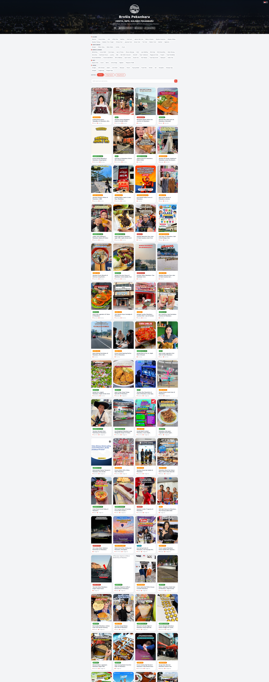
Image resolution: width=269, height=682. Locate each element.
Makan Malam (110, 47)
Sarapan (94, 47)
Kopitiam (122, 39)
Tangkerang (101, 70)
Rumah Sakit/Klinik (108, 57)
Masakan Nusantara (160, 39)
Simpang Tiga (169, 67)
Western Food (152, 42)
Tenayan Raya (109, 70)
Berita (107, 62)
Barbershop (95, 52)
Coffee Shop (115, 39)
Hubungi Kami (151, 28)
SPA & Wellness (118, 57)
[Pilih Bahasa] (265, 2)
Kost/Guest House (103, 54)
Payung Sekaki (135, 67)
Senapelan (161, 67)
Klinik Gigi (152, 52)
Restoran (94, 39)
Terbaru (100, 74)
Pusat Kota (144, 67)
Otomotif (135, 54)
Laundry (112, 54)
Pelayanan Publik (130, 62)
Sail (155, 67)
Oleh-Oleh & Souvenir (125, 54)
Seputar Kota (95, 62)
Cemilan (117, 47)
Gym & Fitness (120, 52)
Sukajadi (94, 70)
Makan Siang (101, 47)
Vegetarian (166, 42)
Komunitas (94, 54)
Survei (102, 62)
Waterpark (162, 57)
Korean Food (137, 42)
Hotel (137, 52)
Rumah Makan (101, 39)
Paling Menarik (120, 74)
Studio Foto (136, 57)
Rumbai (151, 67)
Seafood (160, 42)
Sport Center (128, 57)
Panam (128, 67)
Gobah (108, 67)
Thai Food (144, 42)
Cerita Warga (114, 62)
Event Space (111, 52)
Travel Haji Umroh (154, 57)
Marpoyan (122, 67)
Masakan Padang (96, 42)
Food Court (129, 39)
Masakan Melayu (172, 39)
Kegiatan (121, 62)
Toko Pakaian (144, 57)
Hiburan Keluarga (130, 52)
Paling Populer (109, 74)
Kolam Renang (171, 52)
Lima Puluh (114, 67)
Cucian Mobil (103, 52)
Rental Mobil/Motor (96, 57)
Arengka (94, 67)
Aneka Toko (170, 57)
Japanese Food (128, 42)
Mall (117, 54)
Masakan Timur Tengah (108, 42)
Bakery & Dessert (149, 39)
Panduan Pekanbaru (126, 28)
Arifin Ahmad (101, 67)
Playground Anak (154, 54)
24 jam (123, 47)
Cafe (109, 39)
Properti (162, 54)
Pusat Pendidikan (171, 54)
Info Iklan (139, 28)
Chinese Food (119, 42)
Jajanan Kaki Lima (138, 39)
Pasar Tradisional (144, 54)
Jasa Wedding (144, 52)
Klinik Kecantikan (161, 52)
